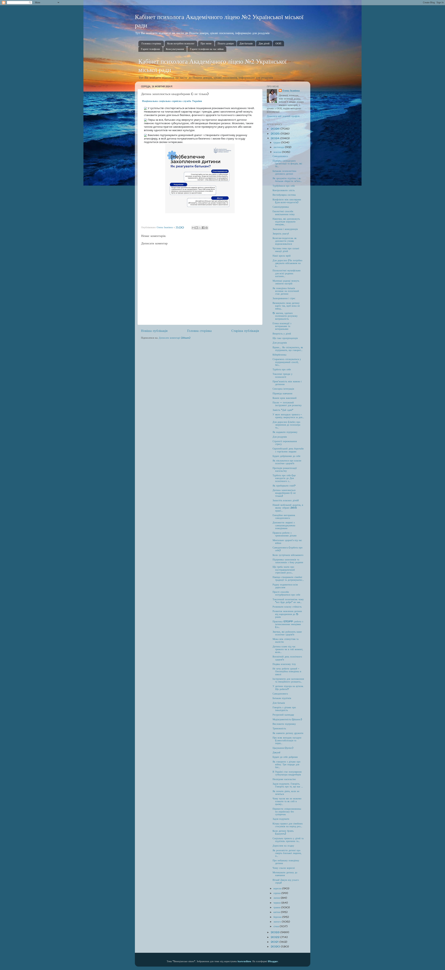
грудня (277, 142)
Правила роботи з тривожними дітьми (285, 534)
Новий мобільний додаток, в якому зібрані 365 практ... (288, 508)
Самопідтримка (281, 206)
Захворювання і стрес (284, 298)
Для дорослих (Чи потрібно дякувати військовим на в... (287, 263)
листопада (279, 147)
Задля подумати (281, 818)
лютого (277, 921)
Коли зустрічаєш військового (288, 555)
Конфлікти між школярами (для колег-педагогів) (287, 201)
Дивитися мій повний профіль (283, 116)
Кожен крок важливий (285, 398)
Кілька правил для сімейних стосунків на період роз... (288, 825)
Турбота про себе (282, 369)
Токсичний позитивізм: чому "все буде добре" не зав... (288, 601)
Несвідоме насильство (284, 779)
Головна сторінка (151, 43)
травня (277, 907)
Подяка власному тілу (284, 664)
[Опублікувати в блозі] (196, 227)
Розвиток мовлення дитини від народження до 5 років (287, 614)
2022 (275, 937)
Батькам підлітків (282, 698)
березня (277, 917)
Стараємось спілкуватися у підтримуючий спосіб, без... (287, 362)
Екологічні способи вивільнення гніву (284, 212)
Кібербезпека (279, 354)
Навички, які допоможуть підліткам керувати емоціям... (286, 221)
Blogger (273, 961)
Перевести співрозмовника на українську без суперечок (287, 811)
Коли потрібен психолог (181, 43)
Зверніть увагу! (281, 233)
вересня (277, 888)
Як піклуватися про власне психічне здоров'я (287, 462)
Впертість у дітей (282, 333)
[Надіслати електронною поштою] (193, 227)
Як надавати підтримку (285, 432)
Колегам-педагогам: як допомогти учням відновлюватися (285, 241)
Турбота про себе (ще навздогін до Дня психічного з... (284, 478)
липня (277, 897)
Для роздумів (280, 342)
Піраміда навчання (282, 393)
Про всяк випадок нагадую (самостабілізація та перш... (287, 740)
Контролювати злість (284, 190)
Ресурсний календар (283, 714)
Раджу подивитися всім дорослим (285, 586)
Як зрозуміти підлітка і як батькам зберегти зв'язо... (287, 179)
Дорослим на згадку (283, 845)
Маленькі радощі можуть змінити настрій (286, 282)
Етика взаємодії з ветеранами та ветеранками (282, 326)
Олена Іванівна (291, 90)
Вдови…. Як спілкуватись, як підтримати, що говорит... (288, 349)
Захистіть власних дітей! (286, 500)
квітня (277, 912)
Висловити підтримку (284, 723)
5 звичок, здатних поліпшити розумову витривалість (285, 316)
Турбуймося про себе (284, 185)
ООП (278, 43)
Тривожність (279, 728)
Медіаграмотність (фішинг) (287, 719)
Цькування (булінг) (283, 748)
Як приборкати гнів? (284, 485)
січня (276, 926)
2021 (275, 941)
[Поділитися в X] (200, 227)
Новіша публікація (154, 331)
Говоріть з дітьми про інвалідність (284, 709)
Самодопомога (280, 156)
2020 (276, 946)
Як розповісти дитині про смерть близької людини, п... (287, 853)
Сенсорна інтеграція (283, 388)
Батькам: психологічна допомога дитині (284, 172)
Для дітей (264, 43)
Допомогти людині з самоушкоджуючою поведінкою (284, 525)
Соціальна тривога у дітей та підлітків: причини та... (288, 840)
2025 (276, 133)
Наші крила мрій (282, 255)
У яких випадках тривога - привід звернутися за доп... (288, 416)
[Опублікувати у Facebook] (203, 227)
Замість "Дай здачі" (283, 410)
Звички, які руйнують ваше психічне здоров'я (287, 633)
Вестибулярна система (284, 194)
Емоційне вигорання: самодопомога (284, 516)
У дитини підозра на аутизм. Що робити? (288, 687)
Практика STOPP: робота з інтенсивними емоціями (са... (288, 624)
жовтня (277, 152)
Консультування (175, 49)
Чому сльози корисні (284, 868)
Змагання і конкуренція (285, 229)
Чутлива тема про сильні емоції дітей (286, 250)
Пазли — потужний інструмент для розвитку (287, 404)
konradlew (244, 961)
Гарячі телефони (150, 49)
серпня (277, 893)
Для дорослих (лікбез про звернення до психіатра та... (286, 425)
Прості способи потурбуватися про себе (286, 593)
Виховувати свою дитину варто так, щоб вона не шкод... (286, 306)
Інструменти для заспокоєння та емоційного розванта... (288, 680)
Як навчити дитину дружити (288, 733)
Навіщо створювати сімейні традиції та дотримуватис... (288, 578)
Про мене (206, 43)
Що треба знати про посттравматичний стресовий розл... (284, 569)
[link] (172, 101)
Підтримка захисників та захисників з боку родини (288, 561)
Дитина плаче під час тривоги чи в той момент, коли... (288, 649)
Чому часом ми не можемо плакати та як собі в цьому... (287, 801)
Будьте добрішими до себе (286, 456)
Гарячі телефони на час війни (207, 49)
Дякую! (276, 752)
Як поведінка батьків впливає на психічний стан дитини (286, 291)
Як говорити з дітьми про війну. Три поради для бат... (286, 764)
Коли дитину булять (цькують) (283, 832)
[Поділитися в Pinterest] (206, 227)
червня (277, 902)
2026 (276, 128)
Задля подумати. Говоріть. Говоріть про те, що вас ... (288, 785)
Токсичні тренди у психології (282, 375)
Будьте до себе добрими (285, 757)
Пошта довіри (226, 43)
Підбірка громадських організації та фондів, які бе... (287, 163)
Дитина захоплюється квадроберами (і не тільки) (284, 493)
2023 (275, 932)
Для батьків (246, 43)
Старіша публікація (245, 331)
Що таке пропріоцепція (285, 338)
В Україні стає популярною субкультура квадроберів (287, 773)
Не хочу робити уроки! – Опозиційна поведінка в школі (287, 671)
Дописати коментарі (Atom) (174, 337)
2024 (275, 138)
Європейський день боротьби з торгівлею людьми (288, 450)
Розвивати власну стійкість (287, 606)
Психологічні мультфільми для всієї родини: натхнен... (287, 273)
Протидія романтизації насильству (285, 469)
